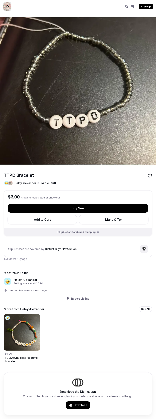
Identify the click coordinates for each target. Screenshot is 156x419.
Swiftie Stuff (48, 183)
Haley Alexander (25, 183)
